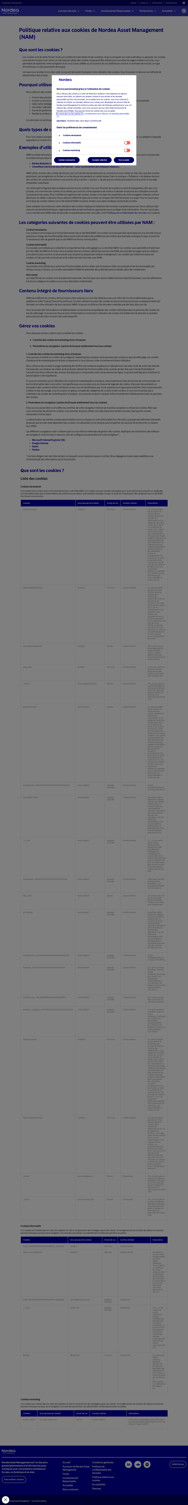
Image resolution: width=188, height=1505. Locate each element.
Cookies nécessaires (67, 160)
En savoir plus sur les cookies (68, 114)
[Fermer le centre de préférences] (5, 1500)
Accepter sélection (99, 160)
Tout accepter (124, 160)
